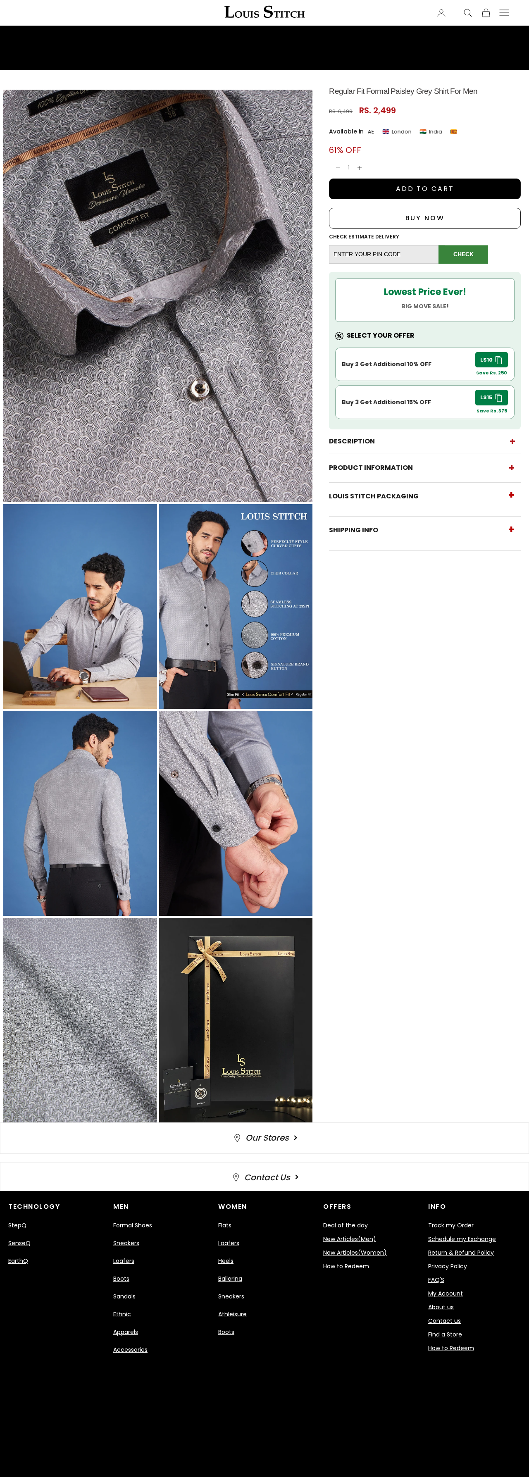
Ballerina (230, 1279)
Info (437, 1206)
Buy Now (425, 218)
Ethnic (122, 1314)
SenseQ (19, 1243)
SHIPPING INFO (353, 530)
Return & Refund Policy (461, 1252)
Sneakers (126, 1243)
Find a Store (445, 1334)
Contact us (444, 1321)
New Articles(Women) (355, 1252)
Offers (337, 1206)
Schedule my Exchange (462, 1239)
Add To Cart (425, 188)
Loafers (123, 1261)
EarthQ (18, 1261)
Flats (224, 1225)
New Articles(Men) (349, 1239)
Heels (226, 1261)
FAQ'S (436, 1280)
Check (463, 254)
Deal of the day (345, 1225)
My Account (445, 1293)
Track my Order (451, 1225)
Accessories (130, 1350)
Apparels (125, 1332)
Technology (34, 1206)
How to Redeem (346, 1266)
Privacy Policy (447, 1266)
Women (232, 1206)
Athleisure (232, 1314)
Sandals (124, 1296)
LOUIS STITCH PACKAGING (374, 496)
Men (121, 1206)
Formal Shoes (132, 1225)
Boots (121, 1279)
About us (441, 1307)
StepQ (17, 1225)
